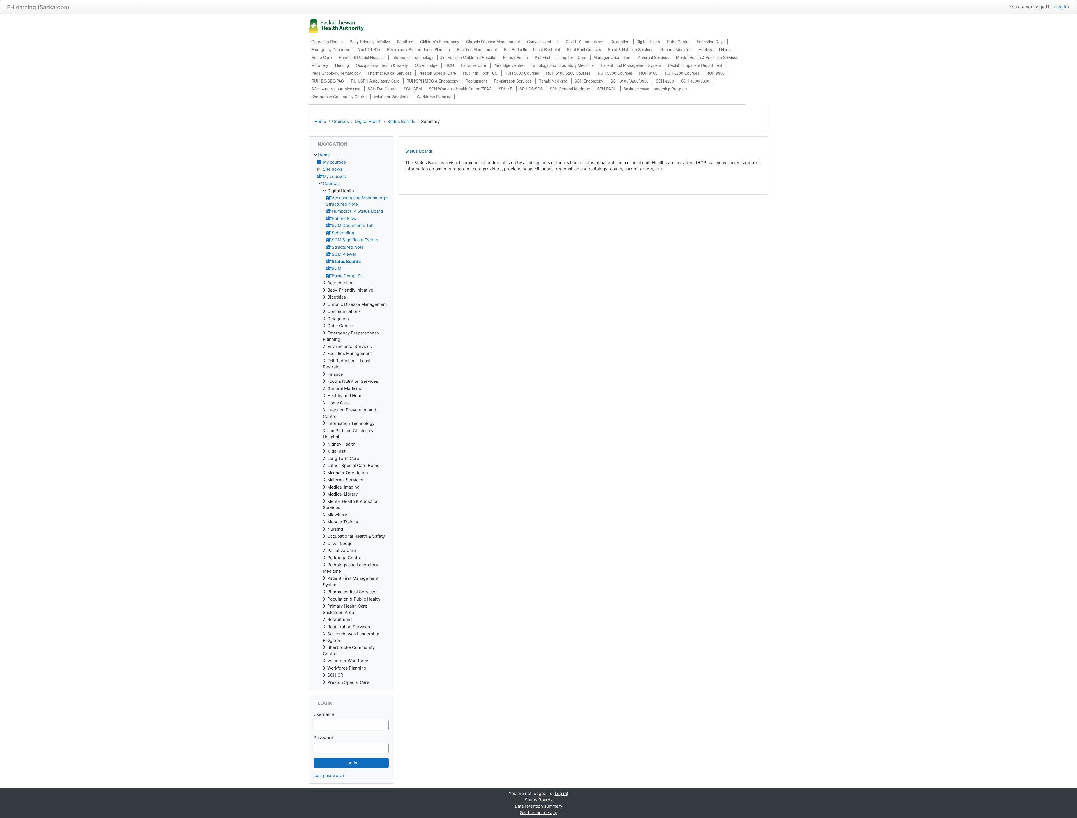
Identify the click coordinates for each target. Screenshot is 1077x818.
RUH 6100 (648, 73)
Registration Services (512, 81)
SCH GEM (413, 88)
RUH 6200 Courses (682, 73)
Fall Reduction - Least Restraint (532, 49)
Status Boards (401, 121)
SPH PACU (606, 88)
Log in (1061, 7)
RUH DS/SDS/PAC (327, 81)
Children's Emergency (439, 41)
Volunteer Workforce (392, 96)
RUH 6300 (715, 73)
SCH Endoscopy (588, 81)
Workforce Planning (434, 96)
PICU (449, 65)
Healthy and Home (715, 49)
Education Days (710, 41)
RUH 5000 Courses (522, 73)
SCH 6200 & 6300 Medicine (335, 88)
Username (324, 714)
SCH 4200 (665, 81)
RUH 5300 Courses (615, 73)
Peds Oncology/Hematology (336, 73)
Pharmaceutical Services (389, 73)
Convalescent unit (543, 41)
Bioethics (405, 41)
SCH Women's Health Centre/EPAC (460, 88)
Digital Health (648, 41)
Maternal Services (653, 57)
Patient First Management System (631, 65)
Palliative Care (473, 65)
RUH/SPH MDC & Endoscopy (432, 81)
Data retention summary (538, 806)
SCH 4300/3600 (695, 81)
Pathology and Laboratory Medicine (562, 65)
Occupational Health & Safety (382, 65)
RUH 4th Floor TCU (480, 73)
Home (320, 121)
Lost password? (329, 775)
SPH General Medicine (570, 88)
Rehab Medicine (552, 81)
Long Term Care (571, 57)
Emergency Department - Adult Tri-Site (345, 49)
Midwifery (319, 65)
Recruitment (476, 81)
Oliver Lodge (426, 65)
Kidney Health (515, 57)
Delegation (619, 41)
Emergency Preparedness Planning (418, 49)
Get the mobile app (538, 812)
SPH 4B (505, 88)
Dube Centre (678, 41)
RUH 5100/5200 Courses (568, 73)
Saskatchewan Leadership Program (655, 88)
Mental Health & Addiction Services (707, 57)
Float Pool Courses (584, 49)
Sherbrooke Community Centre (339, 96)
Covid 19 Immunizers (584, 41)
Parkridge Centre (508, 65)
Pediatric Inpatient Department (695, 65)
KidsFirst (542, 57)
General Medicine (676, 49)
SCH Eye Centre (382, 88)
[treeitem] (351, 419)
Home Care (321, 57)
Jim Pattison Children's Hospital (468, 57)
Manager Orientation (611, 57)
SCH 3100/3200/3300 (629, 81)
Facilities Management (477, 49)
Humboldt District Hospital (362, 57)
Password (323, 737)
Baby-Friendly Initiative (370, 41)
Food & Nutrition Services (630, 49)
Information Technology (412, 57)
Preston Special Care (437, 73)
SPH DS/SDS (531, 88)
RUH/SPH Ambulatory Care (375, 81)
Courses (340, 121)
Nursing (342, 65)
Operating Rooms (327, 41)
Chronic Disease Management (493, 41)
